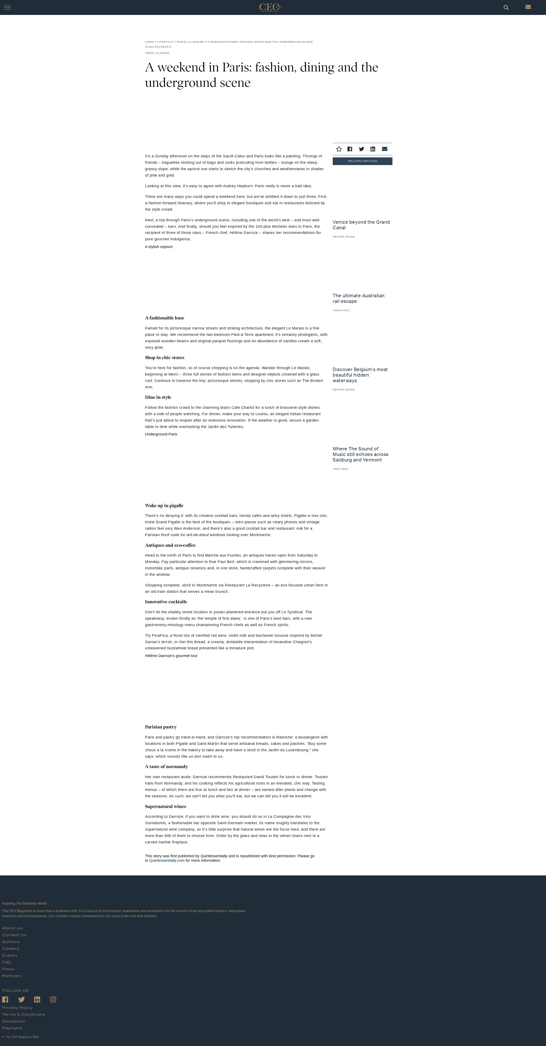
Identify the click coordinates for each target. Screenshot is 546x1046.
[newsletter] (528, 8)
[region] (179, 29)
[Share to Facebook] (351, 150)
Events (9, 955)
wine (225, 816)
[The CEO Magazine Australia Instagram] (58, 1000)
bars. (172, 226)
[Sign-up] (385, 150)
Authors (11, 942)
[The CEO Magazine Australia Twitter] (26, 1000)
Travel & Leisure (157, 53)
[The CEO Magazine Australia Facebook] (10, 1000)
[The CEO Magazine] (124, 892)
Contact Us (14, 935)
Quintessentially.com (166, 860)
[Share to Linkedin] (374, 150)
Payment (12, 1028)
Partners (11, 976)
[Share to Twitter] (362, 150)
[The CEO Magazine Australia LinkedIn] (42, 1000)
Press (8, 969)
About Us (12, 928)
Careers (10, 949)
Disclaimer (13, 1021)
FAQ (6, 962)
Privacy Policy (17, 1008)
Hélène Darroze (244, 233)
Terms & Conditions (23, 1014)
